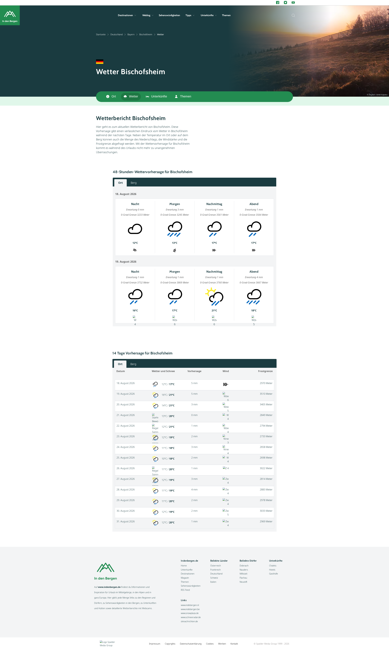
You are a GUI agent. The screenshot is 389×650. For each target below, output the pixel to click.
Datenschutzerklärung (190, 643)
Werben (222, 643)
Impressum (154, 643)
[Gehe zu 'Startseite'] (10, 15)
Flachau (243, 577)
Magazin (185, 577)
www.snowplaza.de (190, 613)
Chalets (272, 565)
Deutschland (116, 34)
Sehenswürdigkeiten (169, 15)
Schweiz (214, 577)
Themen (226, 15)
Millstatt (243, 573)
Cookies (210, 643)
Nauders (244, 569)
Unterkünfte (207, 15)
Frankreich (215, 569)
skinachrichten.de (189, 621)
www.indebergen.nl (190, 605)
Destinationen (125, 15)
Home (184, 565)
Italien (213, 581)
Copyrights (170, 643)
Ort (114, 96)
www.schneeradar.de (191, 617)
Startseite (101, 34)
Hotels (272, 569)
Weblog (146, 15)
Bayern (130, 34)
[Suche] (292, 15)
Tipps (188, 15)
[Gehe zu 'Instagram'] (285, 2)
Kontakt (234, 643)
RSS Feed (185, 589)
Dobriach (244, 565)
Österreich (215, 565)
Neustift (243, 581)
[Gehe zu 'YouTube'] (293, 2)
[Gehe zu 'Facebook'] (277, 2)
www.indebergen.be (190, 609)
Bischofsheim (145, 34)
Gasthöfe (273, 573)
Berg (134, 182)
